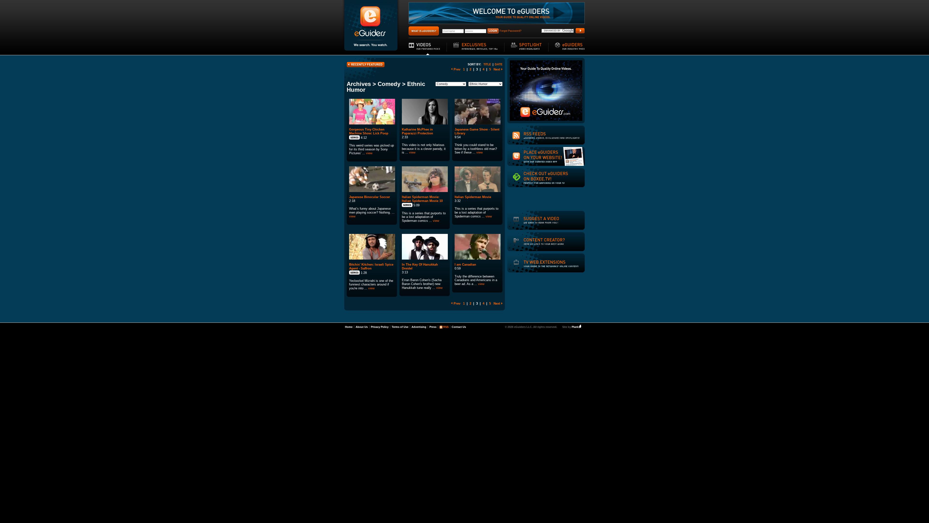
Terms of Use (400, 326)
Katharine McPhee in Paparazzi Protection (417, 131)
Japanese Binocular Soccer (369, 197)
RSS (446, 326)
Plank (575, 326)
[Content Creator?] (538, 244)
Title (487, 64)
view (369, 153)
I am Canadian (465, 264)
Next (497, 69)
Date (498, 64)
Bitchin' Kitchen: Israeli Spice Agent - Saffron (371, 266)
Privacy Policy (380, 326)
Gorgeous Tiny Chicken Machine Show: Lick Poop (368, 131)
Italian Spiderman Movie (473, 197)
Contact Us (459, 326)
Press (432, 326)
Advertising (419, 326)
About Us (362, 326)
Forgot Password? (510, 30)
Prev (457, 69)
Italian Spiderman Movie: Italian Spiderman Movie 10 (422, 199)
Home (348, 326)
